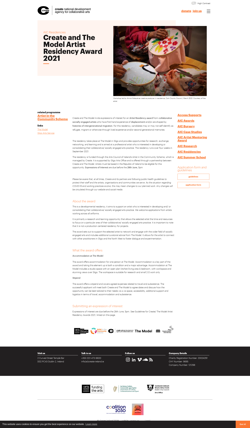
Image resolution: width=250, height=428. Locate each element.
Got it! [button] (243, 424)
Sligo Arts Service (45, 133)
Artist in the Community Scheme (52, 117)
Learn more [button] (91, 424)
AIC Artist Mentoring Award (192, 139)
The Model (42, 129)
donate (186, 11)
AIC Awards (186, 120)
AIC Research (187, 146)
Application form (193, 185)
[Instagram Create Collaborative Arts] (128, 362)
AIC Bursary (186, 126)
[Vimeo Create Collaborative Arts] (139, 362)
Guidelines (193, 177)
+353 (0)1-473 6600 (91, 357)
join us (197, 11)
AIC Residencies (189, 151)
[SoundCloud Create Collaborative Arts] (145, 362)
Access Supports (189, 115)
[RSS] (151, 362)
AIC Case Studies (190, 132)
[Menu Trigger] (209, 11)
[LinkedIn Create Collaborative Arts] (134, 362)
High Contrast (203, 3)
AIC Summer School (192, 157)
